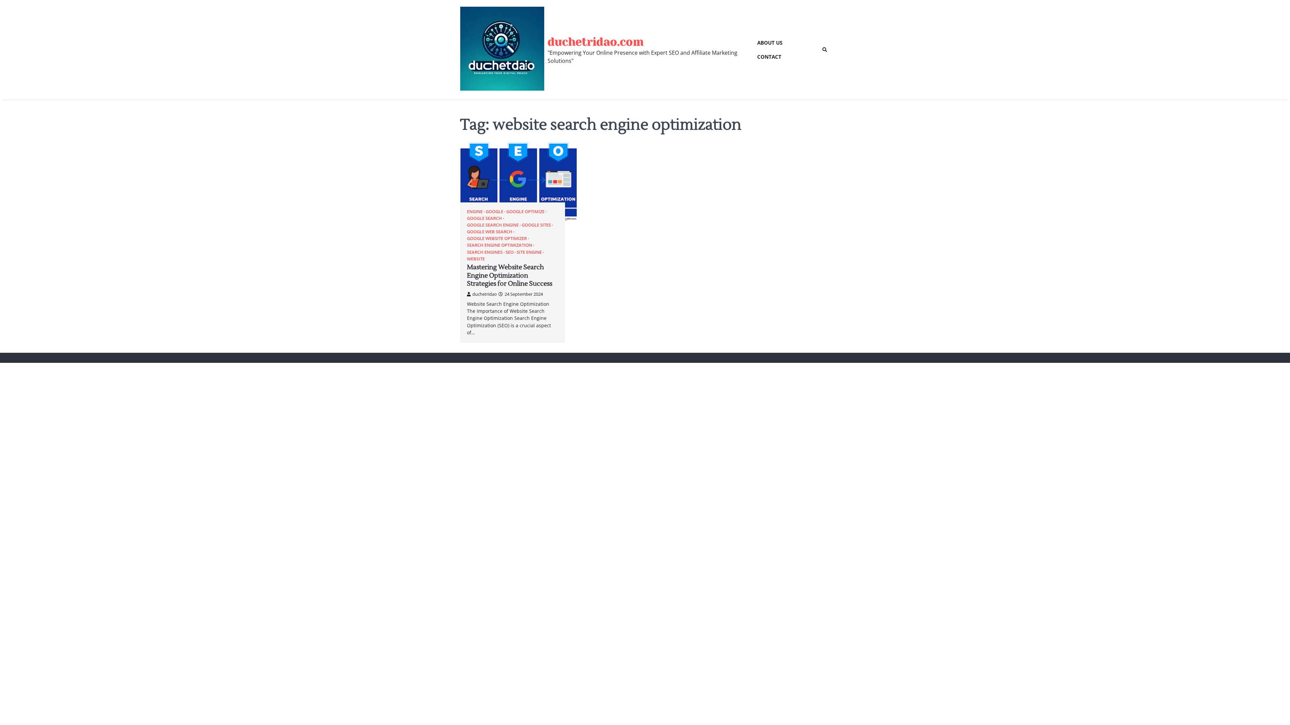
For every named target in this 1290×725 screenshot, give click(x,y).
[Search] (825, 50)
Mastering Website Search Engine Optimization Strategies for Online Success (509, 275)
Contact (769, 56)
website (476, 258)
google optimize (525, 211)
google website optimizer (497, 238)
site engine (529, 252)
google (494, 211)
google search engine (493, 225)
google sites (536, 225)
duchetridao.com (596, 41)
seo (510, 252)
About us (769, 42)
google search (484, 218)
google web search (489, 231)
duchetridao (484, 294)
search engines (485, 252)
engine (475, 211)
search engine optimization (499, 245)
